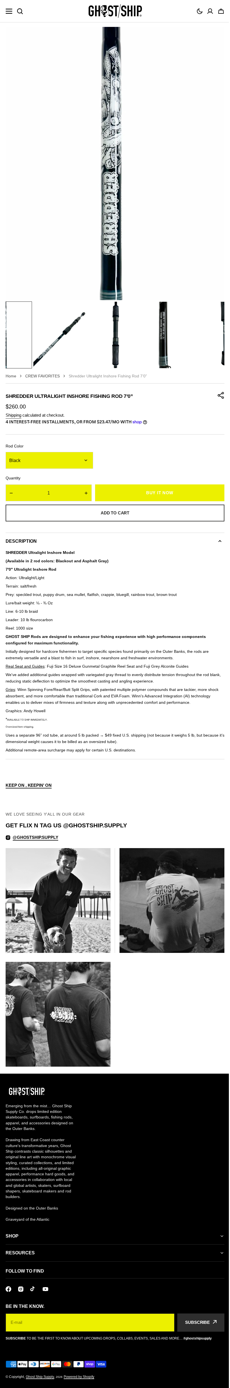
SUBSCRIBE (193, 1318)
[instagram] (21, 1285)
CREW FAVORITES (42, 376)
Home (11, 376)
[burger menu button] (9, 11)
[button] (200, 11)
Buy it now (159, 492)
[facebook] (8, 1285)
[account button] (210, 11)
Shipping (13, 415)
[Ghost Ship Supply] (115, 11)
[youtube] (45, 1285)
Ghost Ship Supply (40, 1373)
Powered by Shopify (79, 1373)
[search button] (20, 11)
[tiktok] (33, 1285)
